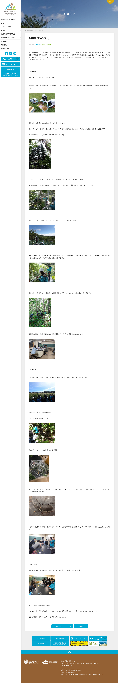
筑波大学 (32, 661)
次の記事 (81, 626)
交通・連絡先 (5, 48)
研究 (2, 23)
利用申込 (4, 45)
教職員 (3, 30)
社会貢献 (4, 41)
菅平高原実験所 (46, 44)
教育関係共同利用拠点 (8, 34)
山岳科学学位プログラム (8, 37)
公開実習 (31, 30)
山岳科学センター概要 (8, 19)
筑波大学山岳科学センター (50, 661)
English (110, 1)
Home (26, 30)
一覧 (69, 626)
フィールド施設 (6, 27)
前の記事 (59, 626)
